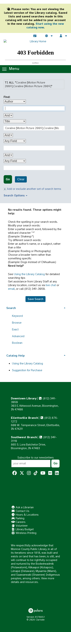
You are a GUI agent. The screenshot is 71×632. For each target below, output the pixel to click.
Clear (20, 179)
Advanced (18, 336)
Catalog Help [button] (15, 355)
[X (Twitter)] (22, 473)
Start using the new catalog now (45, 25)
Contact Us (22, 511)
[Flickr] (50, 473)
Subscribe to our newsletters (35, 457)
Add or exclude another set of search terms (33, 189)
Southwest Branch (24, 437)
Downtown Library (23, 398)
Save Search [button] (35, 299)
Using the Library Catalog (29, 274)
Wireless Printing (25, 533)
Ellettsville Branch (24, 418)
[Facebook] (14, 473)
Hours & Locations (27, 515)
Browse (16, 323)
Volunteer (21, 525)
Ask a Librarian (24, 507)
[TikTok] (36, 473)
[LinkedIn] (57, 473)
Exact (15, 329)
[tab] (35, 307)
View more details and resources (32, 580)
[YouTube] (42, 473)
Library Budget (24, 529)
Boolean (17, 343)
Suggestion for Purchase (27, 370)
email (11, 289)
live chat (51, 285)
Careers (20, 522)
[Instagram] (29, 473)
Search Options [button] (14, 195)
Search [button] (11, 308)
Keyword (17, 316)
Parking (19, 518)
